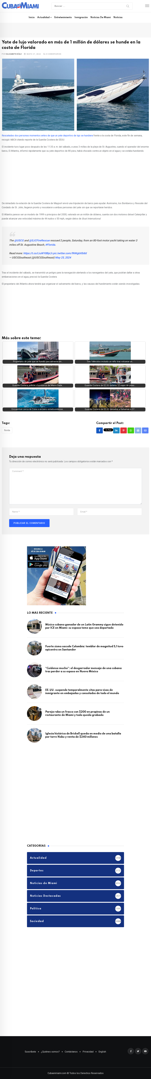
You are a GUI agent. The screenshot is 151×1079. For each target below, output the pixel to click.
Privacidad (88, 1051)
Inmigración (81, 17)
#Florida (50, 244)
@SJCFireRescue (39, 240)
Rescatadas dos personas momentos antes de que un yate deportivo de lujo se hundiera (47, 135)
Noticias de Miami (100, 17)
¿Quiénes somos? (50, 1051)
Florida (7, 430)
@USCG (19, 240)
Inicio (32, 17)
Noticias (118, 17)
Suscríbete (30, 1051)
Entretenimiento (63, 17)
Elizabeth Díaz (14, 54)
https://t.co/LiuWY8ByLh (37, 253)
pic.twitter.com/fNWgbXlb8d (70, 253)
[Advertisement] (75, 176)
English (102, 1051)
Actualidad (43, 17)
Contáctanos (71, 1051)
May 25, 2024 (63, 257)
